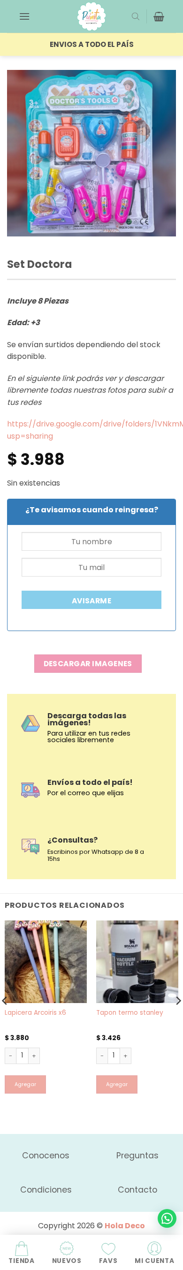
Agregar (25, 1084)
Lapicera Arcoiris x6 (35, 1013)
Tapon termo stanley (129, 1013)
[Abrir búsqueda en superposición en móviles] (135, 16)
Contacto (137, 1189)
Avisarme (92, 601)
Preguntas (137, 1155)
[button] (24, 16)
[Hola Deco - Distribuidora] (91, 16)
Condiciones (46, 1189)
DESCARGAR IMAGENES (88, 664)
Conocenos (45, 1155)
